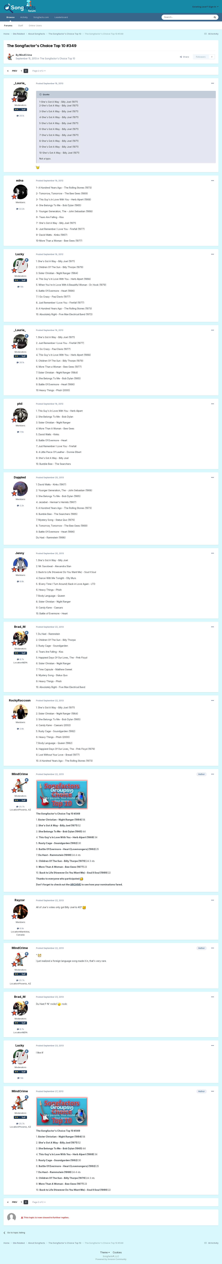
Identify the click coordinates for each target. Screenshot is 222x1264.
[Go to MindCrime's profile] (10, 56)
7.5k (21, 432)
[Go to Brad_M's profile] (20, 638)
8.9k (21, 928)
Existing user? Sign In (204, 6)
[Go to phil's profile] (20, 415)
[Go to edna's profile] (20, 192)
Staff (20, 25)
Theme (104, 1252)
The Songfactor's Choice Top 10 (57, 58)
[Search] (214, 17)
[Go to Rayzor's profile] (20, 911)
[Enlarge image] (37, 167)
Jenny (19, 553)
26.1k (21, 115)
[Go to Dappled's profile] (20, 488)
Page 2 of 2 (38, 71)
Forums (8, 25)
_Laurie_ (20, 83)
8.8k (21, 581)
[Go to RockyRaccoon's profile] (20, 712)
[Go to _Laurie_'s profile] (20, 94)
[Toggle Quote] (40, 94)
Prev (14, 71)
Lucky (19, 254)
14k (21, 286)
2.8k (21, 728)
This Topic (202, 17)
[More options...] (212, 83)
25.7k (21, 806)
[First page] (8, 71)
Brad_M (20, 626)
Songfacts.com (41, 17)
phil (19, 403)
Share (185, 56)
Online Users (35, 25)
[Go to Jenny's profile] (20, 564)
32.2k (21, 208)
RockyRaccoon (20, 700)
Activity (24, 17)
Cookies (117, 1252)
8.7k (21, 659)
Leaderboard (61, 17)
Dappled (20, 477)
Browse (10, 17)
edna (19, 180)
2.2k (21, 505)
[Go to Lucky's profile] (20, 265)
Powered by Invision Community (111, 1259)
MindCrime (25, 55)
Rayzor (20, 900)
